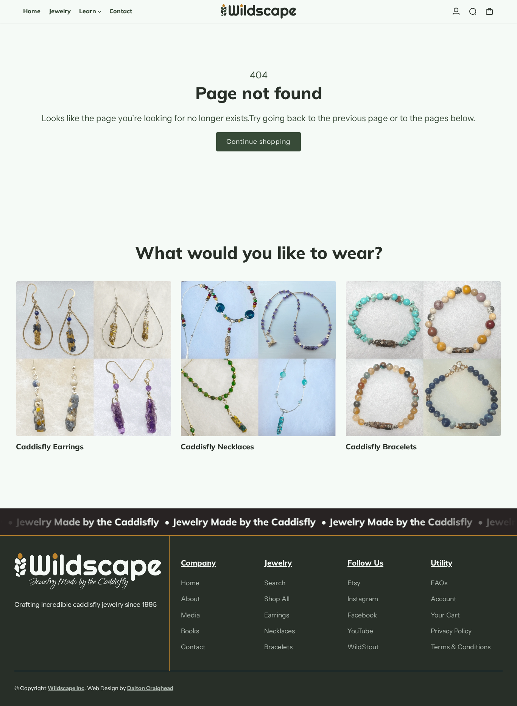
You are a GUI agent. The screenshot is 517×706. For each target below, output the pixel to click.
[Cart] (489, 11)
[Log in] (456, 11)
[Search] (472, 11)
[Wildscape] (258, 11)
